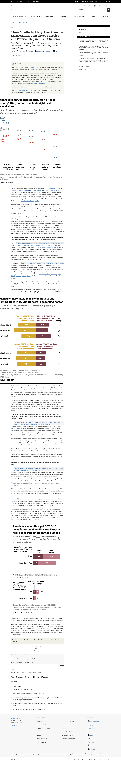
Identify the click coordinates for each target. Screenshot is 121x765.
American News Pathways (31, 67)
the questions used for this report (35, 87)
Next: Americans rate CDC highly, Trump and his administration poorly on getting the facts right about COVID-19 (37, 640)
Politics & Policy (41, 721)
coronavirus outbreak (54, 188)
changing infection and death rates (20, 190)
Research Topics (19, 16)
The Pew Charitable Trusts (95, 754)
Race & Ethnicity (41, 732)
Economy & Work (66, 725)
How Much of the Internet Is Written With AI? (28, 694)
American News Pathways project (30, 201)
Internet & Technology (67, 732)
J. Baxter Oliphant (34, 59)
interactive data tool (22, 90)
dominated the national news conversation (39, 245)
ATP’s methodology (39, 83)
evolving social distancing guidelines (53, 190)
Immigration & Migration (43, 728)
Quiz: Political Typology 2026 (23, 690)
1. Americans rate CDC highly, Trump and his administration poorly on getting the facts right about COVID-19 (93, 48)
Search (81, 9)
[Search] (108, 10)
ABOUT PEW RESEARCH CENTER (18, 753)
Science (63, 728)
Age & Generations (42, 738)
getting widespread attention (49, 247)
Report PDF (84, 29)
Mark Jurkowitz (24, 59)
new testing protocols (35, 190)
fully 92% (14, 501)
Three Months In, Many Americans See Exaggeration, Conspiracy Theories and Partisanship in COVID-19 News (93, 41)
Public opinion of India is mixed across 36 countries (30, 709)
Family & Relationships (67, 721)
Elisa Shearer (46, 59)
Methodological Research (68, 738)
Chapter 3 (13, 459)
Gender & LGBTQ (41, 742)
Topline (83, 33)
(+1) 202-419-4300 (15, 725)
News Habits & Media (67, 735)
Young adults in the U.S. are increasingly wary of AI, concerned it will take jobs (37, 704)
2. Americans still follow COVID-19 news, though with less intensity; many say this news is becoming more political (93, 54)
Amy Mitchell (16, 59)
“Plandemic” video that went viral (43, 628)
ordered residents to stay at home (53, 386)
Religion (39, 735)
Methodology (82, 69)
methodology (55, 87)
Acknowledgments (84, 66)
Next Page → (37, 651)
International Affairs (42, 725)
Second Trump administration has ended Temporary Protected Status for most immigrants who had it (37, 699)
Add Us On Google (16, 55)
